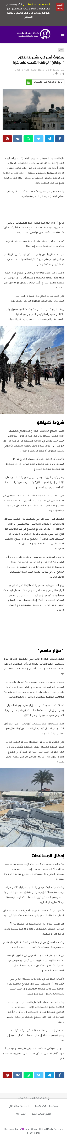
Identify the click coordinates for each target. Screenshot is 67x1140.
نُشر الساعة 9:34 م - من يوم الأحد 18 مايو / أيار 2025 (39, 70)
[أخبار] (6, 51)
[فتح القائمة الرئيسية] (62, 34)
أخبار (61, 50)
